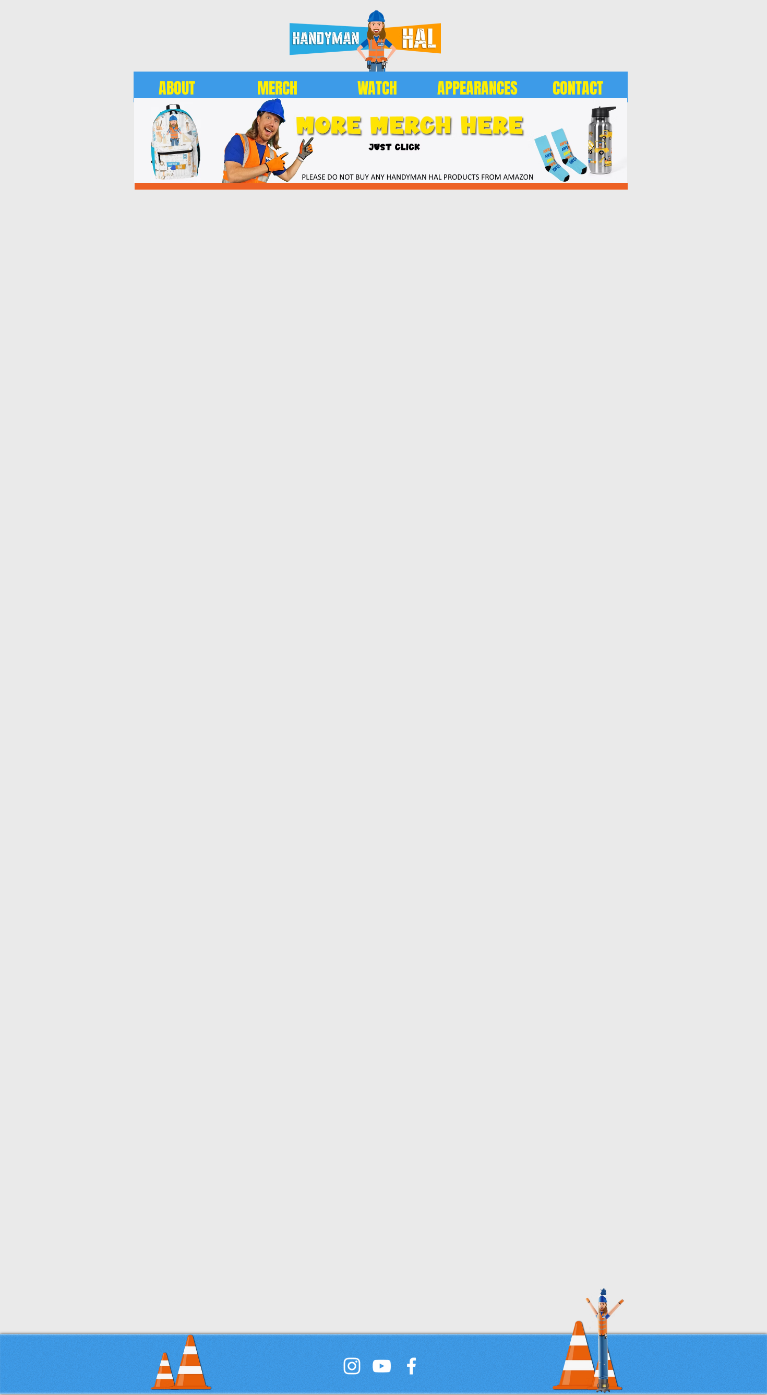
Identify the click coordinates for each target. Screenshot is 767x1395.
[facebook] (411, 1366)
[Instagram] (352, 1366)
